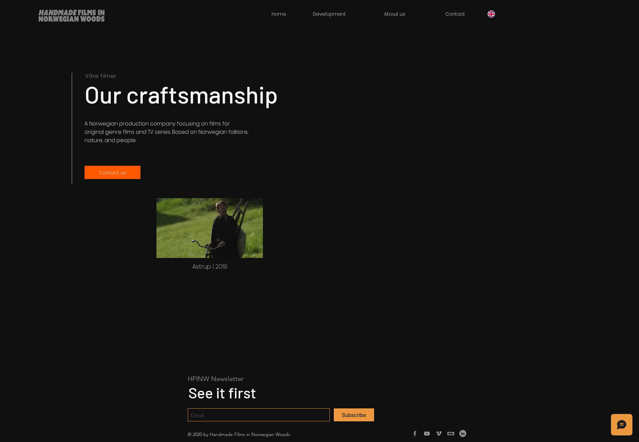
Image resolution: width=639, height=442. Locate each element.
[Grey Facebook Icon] (414, 433)
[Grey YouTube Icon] (426, 433)
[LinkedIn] (462, 433)
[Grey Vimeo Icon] (438, 433)
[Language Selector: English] (497, 13)
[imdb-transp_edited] (450, 433)
